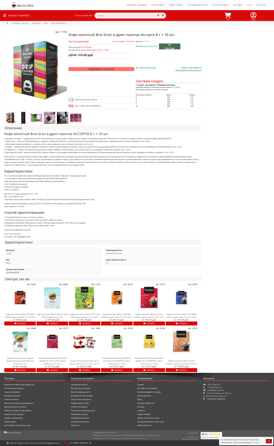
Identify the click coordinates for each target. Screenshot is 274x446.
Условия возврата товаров (149, 392)
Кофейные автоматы (80, 418)
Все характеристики (146, 67)
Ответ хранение (144, 425)
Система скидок (220, 5)
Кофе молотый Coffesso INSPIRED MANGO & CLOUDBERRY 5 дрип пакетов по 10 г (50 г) (149, 361)
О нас (249, 5)
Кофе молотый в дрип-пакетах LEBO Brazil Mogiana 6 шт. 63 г (52, 315)
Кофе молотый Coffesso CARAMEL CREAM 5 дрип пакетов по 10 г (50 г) (116, 315)
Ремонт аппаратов (79, 406)
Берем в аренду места (80, 392)
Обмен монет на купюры (148, 418)
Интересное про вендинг (82, 395)
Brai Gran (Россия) (150, 46)
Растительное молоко (14, 388)
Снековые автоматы (80, 421)
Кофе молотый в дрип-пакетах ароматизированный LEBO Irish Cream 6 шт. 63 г (20, 361)
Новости (141, 410)
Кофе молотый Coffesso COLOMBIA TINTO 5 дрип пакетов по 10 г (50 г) (181, 315)
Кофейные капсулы (79, 414)
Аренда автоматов (79, 384)
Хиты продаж (158, 5)
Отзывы (140, 406)
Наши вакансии (144, 395)
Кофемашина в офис (80, 403)
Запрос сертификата (191, 67)
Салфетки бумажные (13, 418)
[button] (253, 16)
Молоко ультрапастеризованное (19, 403)
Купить (21, 323)
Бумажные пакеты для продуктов (19, 384)
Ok (269, 441)
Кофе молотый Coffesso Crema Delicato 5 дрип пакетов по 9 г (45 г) (181, 362)
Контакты (261, 5)
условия (255, 442)
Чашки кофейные (12, 392)
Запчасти (75, 425)
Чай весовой (9, 421)
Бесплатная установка (80, 388)
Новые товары (176, 5)
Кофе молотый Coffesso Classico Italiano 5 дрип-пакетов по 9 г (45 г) (149, 315)
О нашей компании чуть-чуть (150, 421)
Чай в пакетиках (11, 399)
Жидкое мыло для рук (14, 414)
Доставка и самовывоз (147, 388)
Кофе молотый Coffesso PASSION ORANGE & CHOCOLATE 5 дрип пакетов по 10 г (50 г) (52, 361)
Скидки (140, 384)
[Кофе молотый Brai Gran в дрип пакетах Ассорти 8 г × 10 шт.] (10, 118)
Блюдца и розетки (12, 395)
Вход (139, 399)
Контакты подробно (216, 399)
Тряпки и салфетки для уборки (17, 410)
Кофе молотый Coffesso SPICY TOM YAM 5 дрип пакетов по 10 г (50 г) (85, 315)
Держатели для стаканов (15, 406)
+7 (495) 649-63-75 (80, 443)
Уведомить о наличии (101, 69)
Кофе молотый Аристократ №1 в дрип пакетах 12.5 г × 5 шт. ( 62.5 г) (84, 362)
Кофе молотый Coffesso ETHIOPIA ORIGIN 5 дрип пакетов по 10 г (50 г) (20, 315)
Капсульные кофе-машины (83, 410)
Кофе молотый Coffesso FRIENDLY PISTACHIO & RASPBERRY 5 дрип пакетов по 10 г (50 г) (116, 361)
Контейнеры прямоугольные (17, 425)
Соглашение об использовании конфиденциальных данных (119, 438)
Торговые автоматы (198, 5)
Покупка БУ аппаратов (81, 399)
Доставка (237, 5)
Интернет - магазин (137, 5)
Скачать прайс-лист (84, 15)
